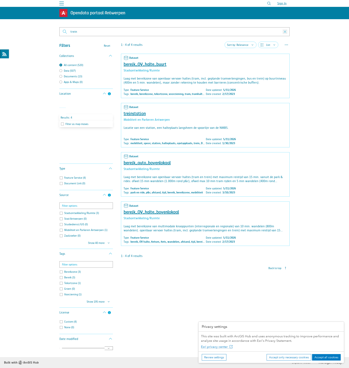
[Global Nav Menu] (61, 3)
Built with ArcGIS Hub (21, 362)
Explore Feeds (4, 53)
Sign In (282, 3)
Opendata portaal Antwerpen (97, 13)
